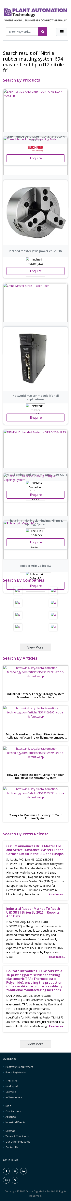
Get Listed (12, 1081)
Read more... (57, 894)
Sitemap (10, 1131)
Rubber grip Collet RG (35, 566)
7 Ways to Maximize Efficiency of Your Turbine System (35, 817)
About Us (11, 1116)
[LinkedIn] (23, 1171)
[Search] (42, 31)
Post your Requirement (19, 1067)
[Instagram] (6, 1180)
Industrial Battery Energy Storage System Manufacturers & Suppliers (35, 695)
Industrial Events (15, 1122)
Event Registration (16, 1072)
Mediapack (12, 1086)
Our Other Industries (18, 1141)
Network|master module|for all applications (35, 397)
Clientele (11, 1092)
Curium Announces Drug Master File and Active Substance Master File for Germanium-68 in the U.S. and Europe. (35, 850)
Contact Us (12, 1147)
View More (35, 647)
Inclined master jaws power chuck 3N (35, 251)
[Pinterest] (15, 1180)
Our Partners (13, 1111)
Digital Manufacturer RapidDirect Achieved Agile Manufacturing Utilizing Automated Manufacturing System (35, 736)
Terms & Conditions (17, 1136)
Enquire (35, 271)
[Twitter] (15, 1173)
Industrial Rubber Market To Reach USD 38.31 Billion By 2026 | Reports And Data (33, 912)
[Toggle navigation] (61, 32)
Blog (8, 1106)
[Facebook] (6, 1171)
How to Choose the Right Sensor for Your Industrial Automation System (35, 776)
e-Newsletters (14, 1097)
